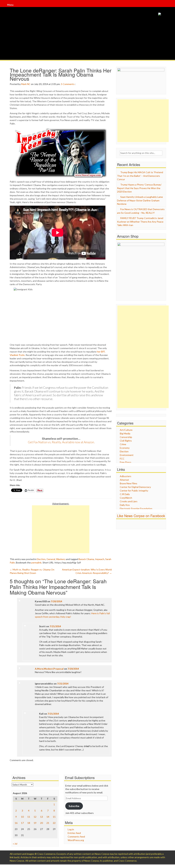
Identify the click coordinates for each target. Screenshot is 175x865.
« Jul (15, 843)
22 (54, 822)
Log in (71, 829)
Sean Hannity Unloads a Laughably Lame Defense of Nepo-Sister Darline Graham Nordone (140, 200)
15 (54, 816)
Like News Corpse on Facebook (141, 515)
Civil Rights (126, 440)
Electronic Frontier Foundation (136, 508)
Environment (126, 455)
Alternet (124, 479)
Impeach (99, 559)
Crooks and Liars (128, 501)
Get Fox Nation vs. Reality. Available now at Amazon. (61, 442)
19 (35, 822)
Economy (125, 447)
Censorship (126, 437)
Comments (69, 84)
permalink (36, 562)
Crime (123, 444)
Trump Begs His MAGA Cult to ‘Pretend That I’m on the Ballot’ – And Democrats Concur (140, 176)
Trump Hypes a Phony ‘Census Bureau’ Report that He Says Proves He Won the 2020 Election (139, 188)
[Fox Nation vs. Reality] (159, 13)
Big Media (125, 433)
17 (22, 822)
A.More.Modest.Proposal (49, 668)
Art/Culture (126, 429)
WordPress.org (76, 840)
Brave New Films (128, 483)
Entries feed (74, 832)
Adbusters (125, 476)
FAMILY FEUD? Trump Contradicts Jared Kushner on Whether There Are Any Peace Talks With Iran (140, 222)
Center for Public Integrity (134, 490)
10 (22, 816)
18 (28, 822)
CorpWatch (126, 497)
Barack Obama (86, 559)
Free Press (125, 462)
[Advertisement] (60, 529)
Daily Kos (125, 504)
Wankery (60, 559)
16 (16, 822)
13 (41, 816)
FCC (122, 458)
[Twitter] (164, 5)
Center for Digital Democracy (135, 486)
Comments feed (76, 836)
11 (28, 816)
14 (47, 816)
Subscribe (74, 805)
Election (41, 559)
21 (47, 822)
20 (41, 822)
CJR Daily (125, 494)
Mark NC (25, 84)
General (50, 559)
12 (35, 816)
